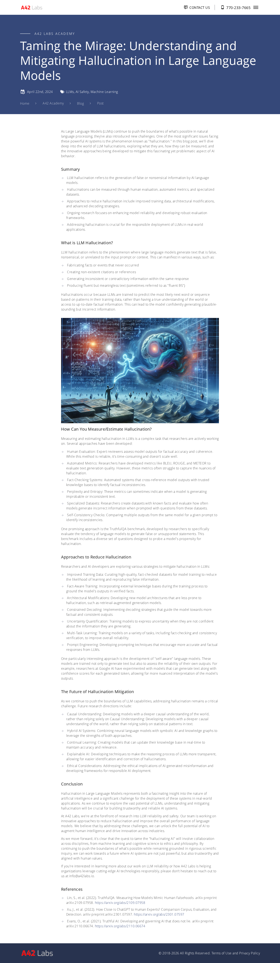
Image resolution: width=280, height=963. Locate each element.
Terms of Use (222, 953)
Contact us (199, 7)
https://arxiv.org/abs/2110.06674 (120, 926)
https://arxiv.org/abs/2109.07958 (120, 902)
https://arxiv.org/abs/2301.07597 (159, 914)
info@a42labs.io (81, 876)
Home (25, 103)
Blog (80, 103)
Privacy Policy (249, 953)
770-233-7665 (238, 7)
